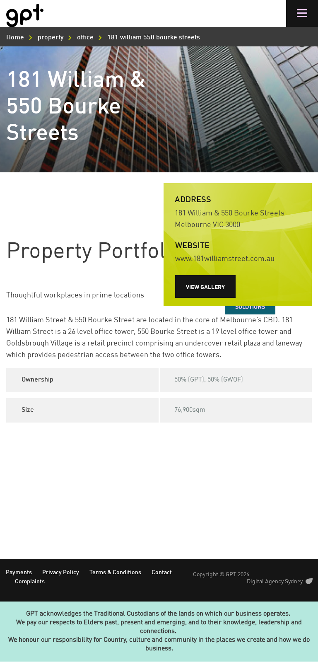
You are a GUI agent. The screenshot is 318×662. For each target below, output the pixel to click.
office (85, 37)
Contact (162, 572)
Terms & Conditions (115, 572)
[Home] (24, 15)
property (50, 37)
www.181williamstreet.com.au (225, 259)
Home (15, 37)
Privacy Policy (60, 572)
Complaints (30, 582)
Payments (19, 572)
